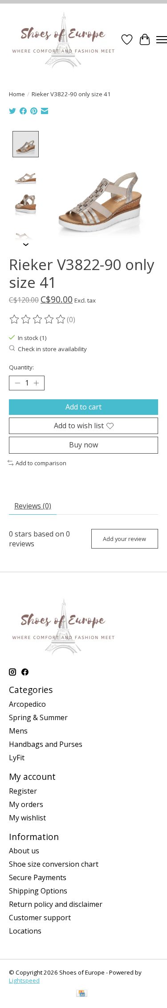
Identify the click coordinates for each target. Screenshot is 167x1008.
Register (23, 791)
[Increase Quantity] (36, 383)
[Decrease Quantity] (17, 383)
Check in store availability (52, 349)
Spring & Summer (38, 717)
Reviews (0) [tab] (32, 506)
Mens (18, 731)
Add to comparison (41, 463)
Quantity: (21, 367)
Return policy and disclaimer (55, 904)
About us (24, 851)
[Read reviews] (38, 319)
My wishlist (27, 818)
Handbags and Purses (45, 744)
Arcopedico (27, 704)
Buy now (83, 445)
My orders (26, 804)
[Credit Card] (81, 994)
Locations (25, 931)
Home (17, 94)
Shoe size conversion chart (53, 864)
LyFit (16, 757)
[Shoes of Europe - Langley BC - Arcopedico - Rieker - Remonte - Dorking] (63, 39)
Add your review (124, 539)
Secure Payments (37, 877)
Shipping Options (38, 891)
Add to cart (83, 407)
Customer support (40, 917)
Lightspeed (24, 980)
